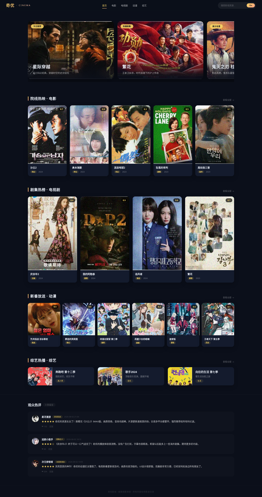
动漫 (135, 5)
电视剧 (124, 5)
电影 (114, 5)
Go (250, 5)
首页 (104, 5)
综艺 (144, 5)
